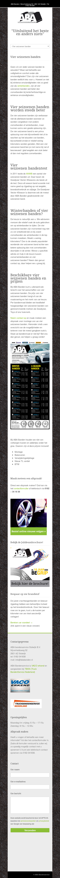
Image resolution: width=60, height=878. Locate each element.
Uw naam (15, 769)
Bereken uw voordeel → (21, 622)
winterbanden (23, 85)
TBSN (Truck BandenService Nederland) (23, 670)
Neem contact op (18, 317)
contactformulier (21, 488)
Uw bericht (15, 793)
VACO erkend (38, 665)
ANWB (29, 173)
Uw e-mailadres (18, 781)
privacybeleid (44, 821)
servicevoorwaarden (28, 821)
